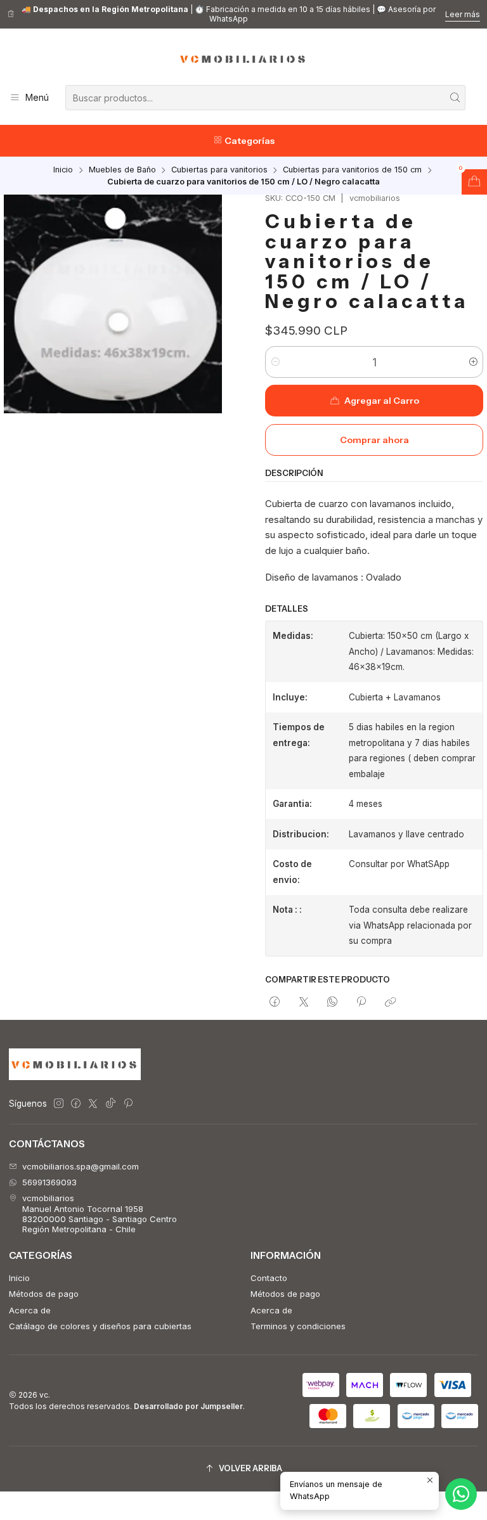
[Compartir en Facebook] (275, 1002)
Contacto (268, 1278)
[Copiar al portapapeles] (390, 1002)
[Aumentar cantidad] (473, 362)
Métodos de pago (44, 1294)
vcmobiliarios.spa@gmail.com (80, 1166)
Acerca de (30, 1310)
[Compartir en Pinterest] (361, 1002)
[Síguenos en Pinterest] (128, 1104)
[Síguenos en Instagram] (59, 1104)
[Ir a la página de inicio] (243, 59)
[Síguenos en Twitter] (93, 1104)
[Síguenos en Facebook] (76, 1104)
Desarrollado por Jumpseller (188, 1406)
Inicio (63, 170)
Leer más (462, 14)
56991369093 (49, 1182)
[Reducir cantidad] (275, 362)
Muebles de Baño (122, 170)
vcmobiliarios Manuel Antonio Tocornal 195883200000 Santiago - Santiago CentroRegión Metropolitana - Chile (99, 1213)
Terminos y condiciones (298, 1326)
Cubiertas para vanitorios (219, 170)
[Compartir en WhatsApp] (332, 1002)
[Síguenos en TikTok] (111, 1104)
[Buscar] (454, 97)
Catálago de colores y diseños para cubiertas (100, 1326)
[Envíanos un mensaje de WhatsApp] (461, 1494)
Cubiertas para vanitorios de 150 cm (352, 170)
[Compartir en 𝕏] (303, 1002)
